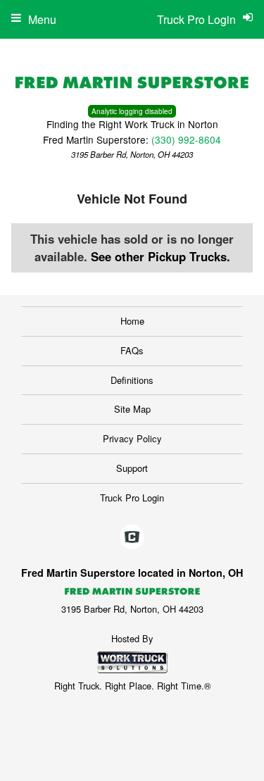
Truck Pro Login (132, 497)
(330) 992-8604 (186, 139)
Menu (42, 19)
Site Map (132, 409)
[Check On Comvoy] (132, 537)
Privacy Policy (132, 438)
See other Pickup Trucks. (160, 256)
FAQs (132, 350)
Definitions (132, 380)
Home (132, 320)
